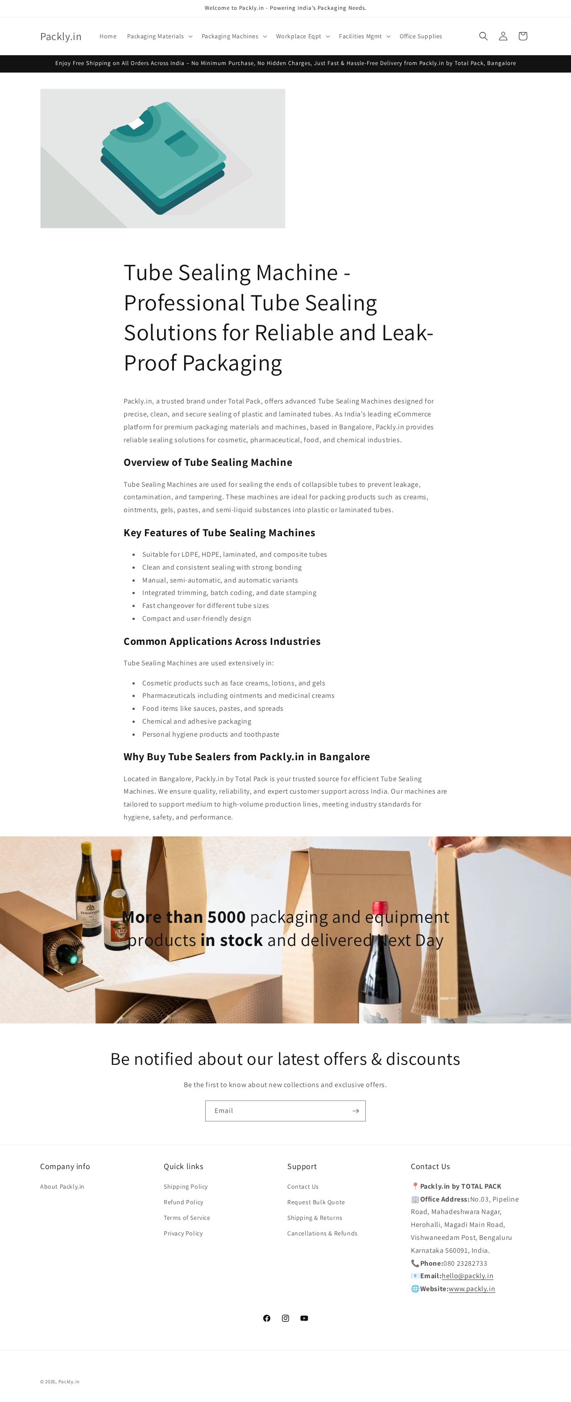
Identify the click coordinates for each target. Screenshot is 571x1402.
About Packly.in (62, 1186)
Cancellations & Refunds (322, 1233)
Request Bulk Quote (316, 1202)
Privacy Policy (183, 1233)
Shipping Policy (186, 1186)
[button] (159, 36)
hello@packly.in (467, 1275)
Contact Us (303, 1186)
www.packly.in (472, 1288)
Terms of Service (187, 1218)
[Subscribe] (355, 1110)
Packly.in (69, 1381)
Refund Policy (183, 1202)
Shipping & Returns (315, 1218)
